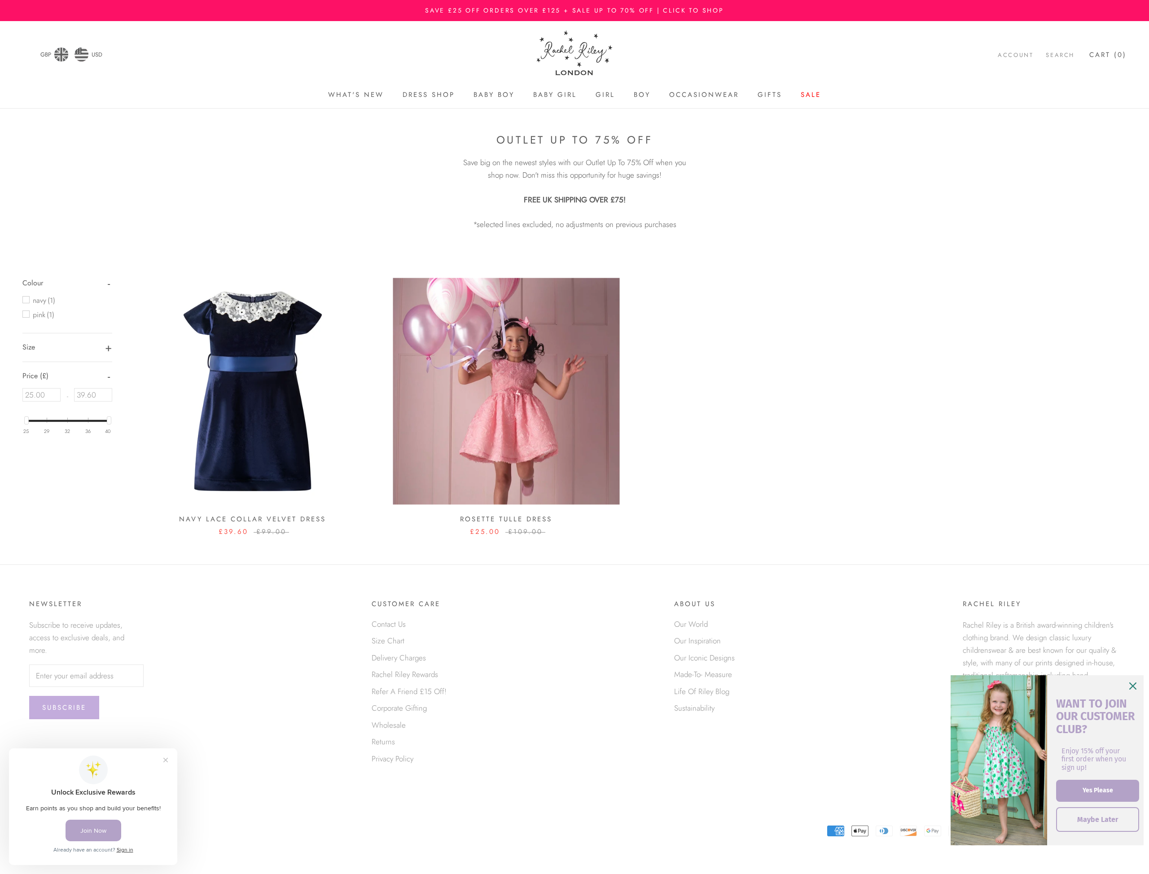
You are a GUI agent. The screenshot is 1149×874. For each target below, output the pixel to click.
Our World (691, 624)
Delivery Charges (399, 657)
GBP (45, 54)
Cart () (1108, 55)
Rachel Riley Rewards (405, 674)
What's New (356, 95)
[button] (32, 283)
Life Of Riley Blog (701, 691)
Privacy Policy (392, 758)
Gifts (770, 95)
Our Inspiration (697, 640)
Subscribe (64, 707)
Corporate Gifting (399, 708)
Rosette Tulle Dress (506, 519)
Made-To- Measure (703, 674)
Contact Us (389, 624)
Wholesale (389, 725)
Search (1060, 55)
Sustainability (694, 708)
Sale (811, 95)
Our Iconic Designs (704, 657)
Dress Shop (429, 95)
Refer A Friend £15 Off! (409, 691)
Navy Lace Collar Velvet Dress (252, 519)
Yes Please (1098, 790)
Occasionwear (704, 95)
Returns (383, 741)
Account (1015, 55)
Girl (605, 95)
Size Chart (388, 640)
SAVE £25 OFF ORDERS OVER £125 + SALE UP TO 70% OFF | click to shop (574, 10)
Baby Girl (555, 95)
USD (97, 54)
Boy (642, 95)
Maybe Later (1097, 819)
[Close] (1133, 686)
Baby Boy (494, 95)
